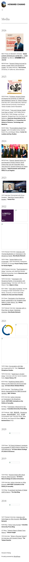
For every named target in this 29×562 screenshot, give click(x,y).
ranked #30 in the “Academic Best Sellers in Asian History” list (13, 300)
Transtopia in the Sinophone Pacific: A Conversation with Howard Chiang (13, 281)
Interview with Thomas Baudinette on (13, 254)
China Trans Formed (14, 525)
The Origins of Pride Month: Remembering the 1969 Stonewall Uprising (13, 391)
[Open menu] (2, 10)
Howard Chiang (16, 4)
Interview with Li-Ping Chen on (13, 310)
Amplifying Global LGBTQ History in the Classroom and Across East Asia (13, 383)
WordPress (17, 556)
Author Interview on (11, 399)
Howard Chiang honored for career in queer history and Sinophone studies (13, 65)
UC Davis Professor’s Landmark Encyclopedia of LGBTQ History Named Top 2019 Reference (14, 447)
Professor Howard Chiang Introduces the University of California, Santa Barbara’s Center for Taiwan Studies (14, 98)
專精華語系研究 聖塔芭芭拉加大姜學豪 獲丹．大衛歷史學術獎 (14, 56)
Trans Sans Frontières (15, 288)
